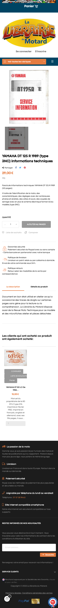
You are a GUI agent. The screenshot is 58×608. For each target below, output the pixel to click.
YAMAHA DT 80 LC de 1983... (15, 388)
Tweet (20, 167)
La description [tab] (13, 287)
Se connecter (24, 52)
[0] (4, 52)
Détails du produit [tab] (39, 287)
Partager (16, 167)
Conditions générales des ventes (37, 593)
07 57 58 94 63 (19, 497)
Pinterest (25, 167)
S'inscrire (40, 52)
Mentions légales (13, 593)
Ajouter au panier (36, 224)
